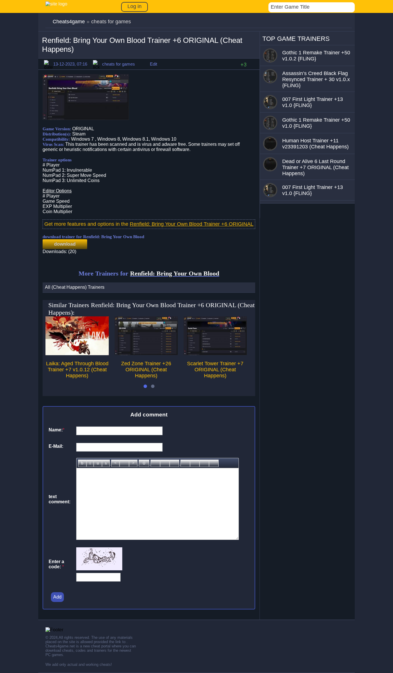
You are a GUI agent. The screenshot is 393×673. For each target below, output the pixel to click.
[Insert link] (155, 463)
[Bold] (82, 463)
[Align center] (124, 463)
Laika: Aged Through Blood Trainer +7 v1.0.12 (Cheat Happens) (77, 369)
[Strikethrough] (106, 463)
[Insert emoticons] (144, 463)
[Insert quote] (195, 463)
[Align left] (115, 463)
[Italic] (90, 463)
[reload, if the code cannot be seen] (99, 568)
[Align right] (133, 463)
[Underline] (98, 463)
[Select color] (174, 463)
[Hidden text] (185, 463)
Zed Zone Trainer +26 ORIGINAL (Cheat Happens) (146, 369)
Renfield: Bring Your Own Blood (174, 273)
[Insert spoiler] (214, 463)
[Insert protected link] (165, 463)
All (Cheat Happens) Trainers (74, 287)
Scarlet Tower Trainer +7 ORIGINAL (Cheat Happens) (215, 369)
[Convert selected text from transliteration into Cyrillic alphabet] (204, 463)
